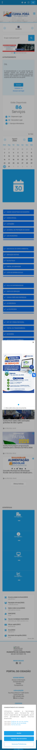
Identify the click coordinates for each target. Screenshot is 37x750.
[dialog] (18, 375)
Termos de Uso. (16, 725)
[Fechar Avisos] (33, 342)
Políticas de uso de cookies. (20, 721)
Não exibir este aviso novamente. (16, 408)
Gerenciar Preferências (19, 744)
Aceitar (19, 733)
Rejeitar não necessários (19, 738)
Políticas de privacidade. (18, 723)
